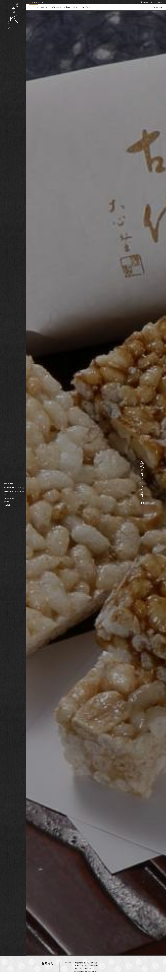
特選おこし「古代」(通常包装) (14, 488)
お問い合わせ (86, 7)
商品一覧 (44, 7)
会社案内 (75, 7)
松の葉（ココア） (10, 498)
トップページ (34, 7)
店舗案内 (67, 7)
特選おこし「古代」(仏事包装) (14, 491)
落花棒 (6, 501)
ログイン (153, 2)
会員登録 (160, 2)
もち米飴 (7, 505)
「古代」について (55, 7)
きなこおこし (8, 495)
